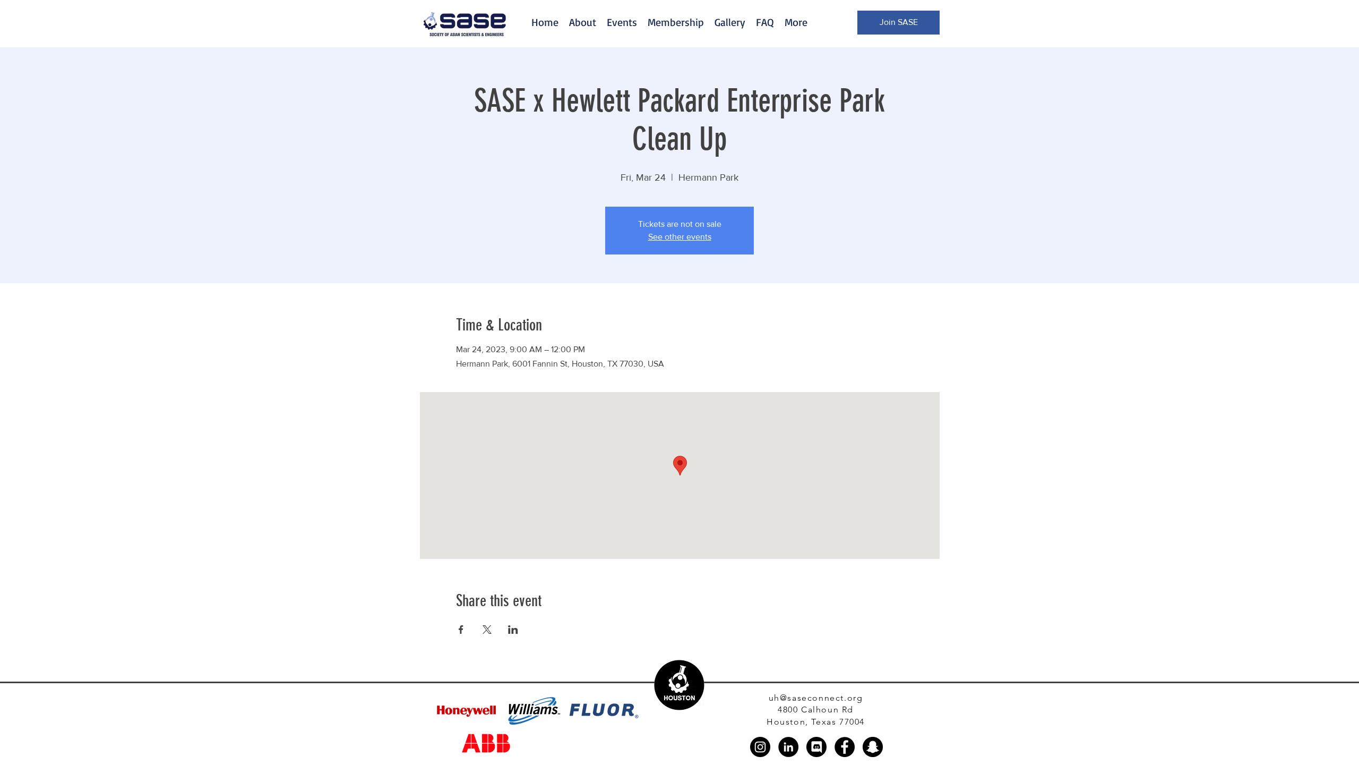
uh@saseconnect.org (816, 698)
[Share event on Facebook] (461, 629)
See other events (679, 236)
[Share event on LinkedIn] (513, 629)
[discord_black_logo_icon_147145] (816, 747)
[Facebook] (845, 747)
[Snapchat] (873, 747)
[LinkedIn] (788, 747)
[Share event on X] (487, 629)
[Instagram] (760, 747)
